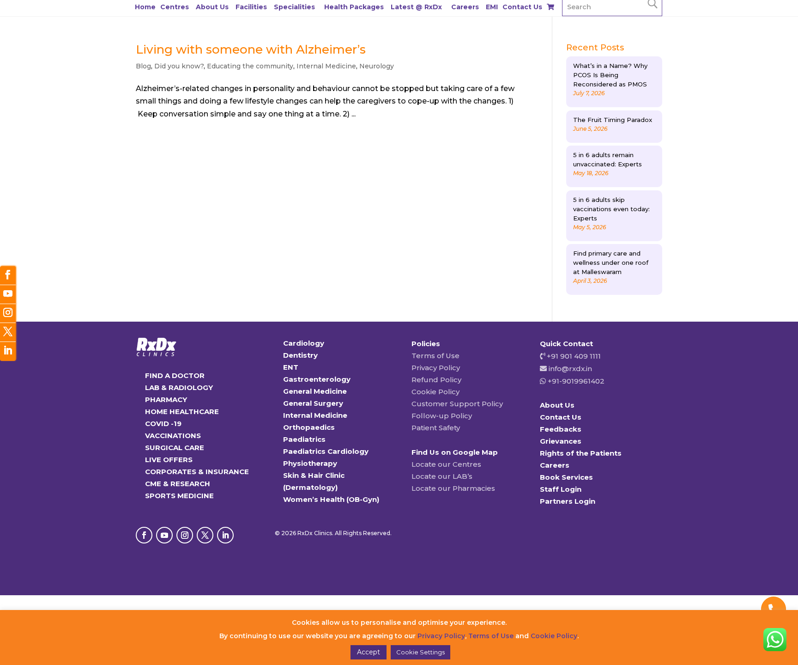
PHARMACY (166, 399)
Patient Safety (435, 427)
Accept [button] (368, 652)
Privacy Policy (435, 367)
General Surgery (313, 403)
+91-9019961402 (575, 381)
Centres (174, 7)
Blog (143, 66)
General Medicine (315, 391)
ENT (290, 367)
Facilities (251, 7)
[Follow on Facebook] (144, 535)
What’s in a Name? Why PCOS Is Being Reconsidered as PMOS (610, 75)
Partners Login (567, 501)
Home (145, 7)
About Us (212, 7)
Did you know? (179, 66)
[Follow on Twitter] (8, 332)
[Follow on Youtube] (164, 535)
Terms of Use (435, 355)
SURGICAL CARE (174, 447)
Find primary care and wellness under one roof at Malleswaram (610, 262)
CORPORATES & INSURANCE (197, 471)
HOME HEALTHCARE (182, 411)
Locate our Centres (446, 464)
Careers (465, 7)
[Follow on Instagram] (184, 535)
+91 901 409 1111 (573, 356)
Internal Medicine (326, 66)
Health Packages (354, 7)
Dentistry (300, 355)
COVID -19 (163, 423)
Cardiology (303, 343)
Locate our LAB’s (441, 476)
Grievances (560, 441)
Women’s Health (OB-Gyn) (331, 499)
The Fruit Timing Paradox (612, 119)
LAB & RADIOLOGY (179, 387)
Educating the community (250, 66)
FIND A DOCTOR (175, 375)
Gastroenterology (317, 379)
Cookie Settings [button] (420, 652)
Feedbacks (560, 429)
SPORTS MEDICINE (179, 495)
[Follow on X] (205, 535)
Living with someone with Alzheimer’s (251, 49)
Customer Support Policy (457, 403)
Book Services (566, 477)
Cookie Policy (435, 391)
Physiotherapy (310, 463)
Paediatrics (304, 439)
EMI (492, 7)
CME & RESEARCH (177, 483)
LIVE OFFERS (169, 459)
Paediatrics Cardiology (326, 451)
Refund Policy (436, 379)
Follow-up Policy (441, 415)
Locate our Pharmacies (453, 488)
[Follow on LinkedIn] (225, 535)
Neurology (376, 66)
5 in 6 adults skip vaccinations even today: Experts (611, 209)
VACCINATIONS (173, 435)
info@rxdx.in (570, 368)
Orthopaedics (309, 427)
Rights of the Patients (581, 453)
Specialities (294, 7)
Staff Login (560, 489)
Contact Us (522, 7)
